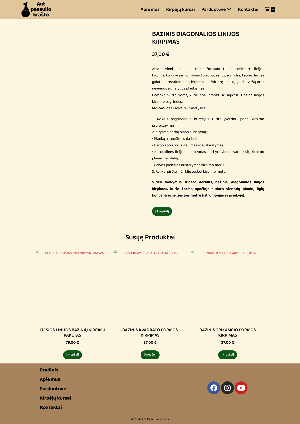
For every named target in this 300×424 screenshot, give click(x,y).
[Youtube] (241, 387)
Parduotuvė (214, 9)
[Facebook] (213, 387)
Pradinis (49, 370)
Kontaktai (248, 9)
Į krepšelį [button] (72, 355)
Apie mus (150, 9)
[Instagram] (227, 387)
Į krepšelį (162, 211)
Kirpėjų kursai (180, 9)
